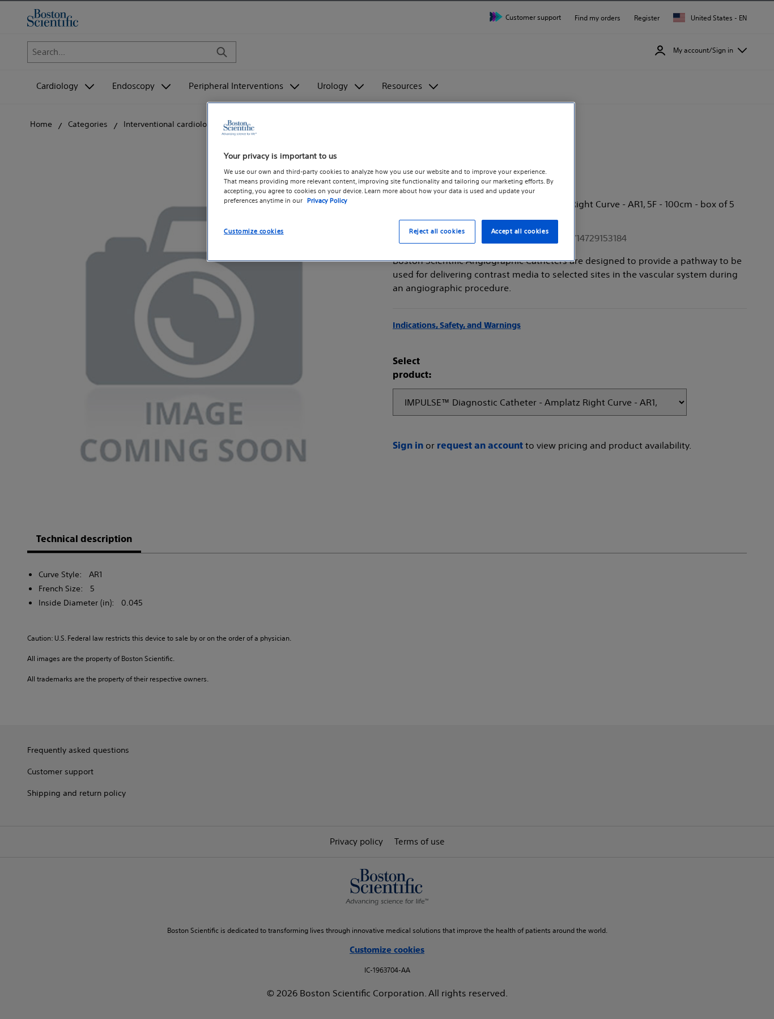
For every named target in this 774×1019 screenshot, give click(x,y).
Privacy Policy (327, 201)
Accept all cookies (519, 231)
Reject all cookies (437, 231)
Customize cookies (254, 231)
